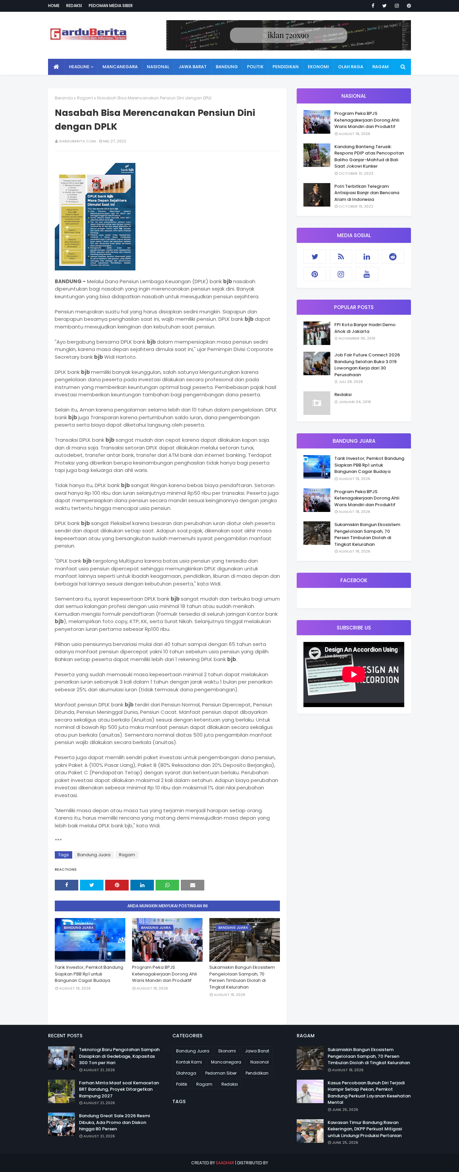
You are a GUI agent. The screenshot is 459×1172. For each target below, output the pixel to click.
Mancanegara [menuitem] (120, 66)
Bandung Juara (94, 855)
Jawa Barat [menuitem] (192, 66)
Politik (181, 1084)
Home (53, 5)
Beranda (64, 98)
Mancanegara (226, 1062)
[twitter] (384, 5)
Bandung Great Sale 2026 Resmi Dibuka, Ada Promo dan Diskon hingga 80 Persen (114, 1122)
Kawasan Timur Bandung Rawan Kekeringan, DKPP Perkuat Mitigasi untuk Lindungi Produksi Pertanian (365, 1129)
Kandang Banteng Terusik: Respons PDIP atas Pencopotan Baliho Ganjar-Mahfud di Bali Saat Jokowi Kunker (369, 156)
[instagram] (396, 5)
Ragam (85, 98)
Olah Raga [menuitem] (350, 66)
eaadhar (225, 1163)
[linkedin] (367, 257)
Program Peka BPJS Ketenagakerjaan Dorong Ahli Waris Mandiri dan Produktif (164, 974)
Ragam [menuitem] (380, 66)
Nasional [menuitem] (158, 66)
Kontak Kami (189, 1062)
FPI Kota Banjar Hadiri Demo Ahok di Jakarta (364, 328)
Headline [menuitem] (79, 66)
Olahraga (186, 1073)
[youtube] (367, 274)
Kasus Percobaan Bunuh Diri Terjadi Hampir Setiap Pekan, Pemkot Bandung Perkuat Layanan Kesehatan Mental (369, 1093)
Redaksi (74, 5)
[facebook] (373, 5)
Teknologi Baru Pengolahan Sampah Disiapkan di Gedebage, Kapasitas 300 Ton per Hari (119, 1056)
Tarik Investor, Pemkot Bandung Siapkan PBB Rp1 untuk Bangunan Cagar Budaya (89, 974)
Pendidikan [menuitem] (286, 66)
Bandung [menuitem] (227, 66)
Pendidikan (257, 1073)
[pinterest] (408, 5)
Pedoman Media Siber (111, 5)
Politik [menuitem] (255, 66)
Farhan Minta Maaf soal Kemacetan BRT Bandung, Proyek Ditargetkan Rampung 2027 (119, 1089)
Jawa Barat (257, 1051)
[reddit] (393, 257)
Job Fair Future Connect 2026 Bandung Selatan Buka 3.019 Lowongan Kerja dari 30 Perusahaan (367, 365)
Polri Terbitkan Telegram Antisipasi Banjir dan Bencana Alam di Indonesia (366, 193)
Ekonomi (227, 1051)
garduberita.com (77, 141)
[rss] (341, 257)
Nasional (259, 1062)
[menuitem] (56, 67)
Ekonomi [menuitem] (318, 66)
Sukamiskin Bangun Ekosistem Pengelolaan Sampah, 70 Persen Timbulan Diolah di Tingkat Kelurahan (242, 977)
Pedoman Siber (221, 1073)
